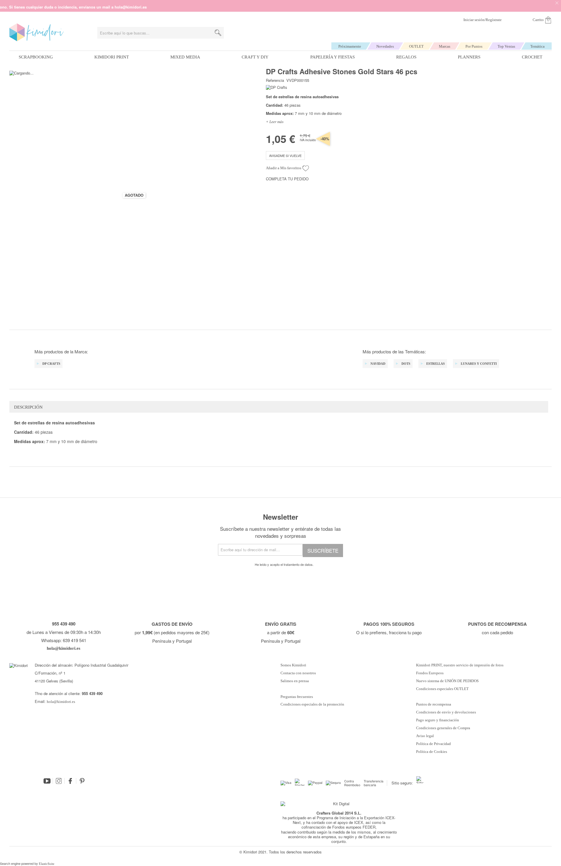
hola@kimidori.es (61, 701)
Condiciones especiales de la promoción (312, 704)
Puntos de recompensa (433, 704)
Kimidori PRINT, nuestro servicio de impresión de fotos (459, 665)
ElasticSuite (46, 863)
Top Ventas (506, 46)
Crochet (532, 57)
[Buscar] (218, 33)
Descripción (28, 407)
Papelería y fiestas (332, 57)
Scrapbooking (36, 57)
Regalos (406, 57)
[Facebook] (70, 781)
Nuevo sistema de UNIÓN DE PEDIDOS (447, 681)
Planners (469, 57)
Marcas (444, 46)
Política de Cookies (431, 752)
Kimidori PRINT (111, 57)
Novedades (385, 46)
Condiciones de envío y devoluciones (446, 712)
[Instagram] (59, 781)
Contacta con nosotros (298, 673)
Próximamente (349, 46)
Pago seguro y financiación (437, 720)
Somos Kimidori (293, 665)
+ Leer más (274, 122)
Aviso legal (425, 736)
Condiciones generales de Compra (443, 728)
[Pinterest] (82, 781)
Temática (537, 46)
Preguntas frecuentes (296, 697)
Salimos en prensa (294, 681)
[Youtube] (47, 781)
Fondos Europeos (430, 673)
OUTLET (416, 46)
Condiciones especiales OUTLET (442, 689)
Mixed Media (185, 57)
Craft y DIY (255, 57)
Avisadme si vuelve (285, 155)
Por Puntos (473, 46)
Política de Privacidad (433, 744)
